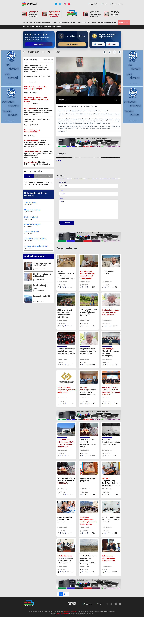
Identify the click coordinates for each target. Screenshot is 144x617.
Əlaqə (104, 4)
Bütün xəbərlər (48, 59)
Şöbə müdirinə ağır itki (41, 285)
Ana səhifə (27, 22)
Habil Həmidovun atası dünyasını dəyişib (41, 297)
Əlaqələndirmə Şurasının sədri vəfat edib (42, 264)
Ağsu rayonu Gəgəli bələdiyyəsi (35, 231)
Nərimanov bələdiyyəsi (32, 217)
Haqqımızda (93, 4)
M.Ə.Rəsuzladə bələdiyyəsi (34, 246)
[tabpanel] (88, 142)
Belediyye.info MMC (70, 611)
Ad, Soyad (62, 182)
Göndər (67, 223)
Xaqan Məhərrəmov (62, 613)
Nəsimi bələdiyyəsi (31, 210)
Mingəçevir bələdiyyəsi (32, 202)
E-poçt (61, 190)
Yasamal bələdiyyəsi (31, 224)
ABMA (94, 22)
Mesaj (61, 198)
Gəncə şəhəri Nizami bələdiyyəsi (35, 239)
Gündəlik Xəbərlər (42, 22)
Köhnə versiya (117, 4)
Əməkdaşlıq (124, 22)
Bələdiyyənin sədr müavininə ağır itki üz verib (41, 276)
